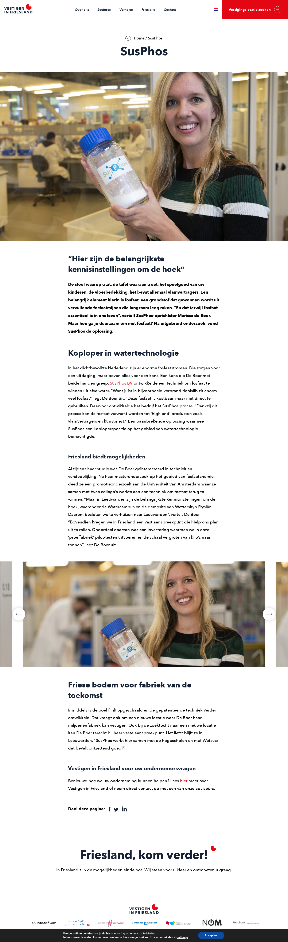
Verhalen (126, 9)
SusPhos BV (121, 383)
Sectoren (104, 9)
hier (183, 781)
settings (182, 937)
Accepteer (211, 935)
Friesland (148, 9)
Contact (170, 9)
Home (139, 38)
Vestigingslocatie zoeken (250, 10)
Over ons (82, 9)
